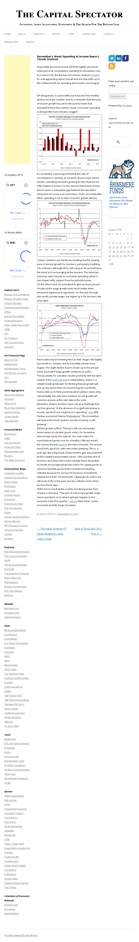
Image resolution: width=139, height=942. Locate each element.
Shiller (7, 691)
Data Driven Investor (15, 808)
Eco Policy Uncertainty (16, 643)
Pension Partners (14, 529)
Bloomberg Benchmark (16, 551)
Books (56, 34)
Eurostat (9, 652)
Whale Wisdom (12, 717)
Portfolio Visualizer (14, 765)
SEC (6, 333)
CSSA (7, 804)
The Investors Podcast (16, 573)
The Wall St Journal (14, 460)
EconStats (9, 647)
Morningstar (11, 665)
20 (121, 251)
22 (128, 251)
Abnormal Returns (14, 394)
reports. (95, 75)
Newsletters (11, 42)
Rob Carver (10, 800)
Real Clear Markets (14, 407)
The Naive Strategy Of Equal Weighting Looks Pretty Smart (51, 534)
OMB (7, 329)
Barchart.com (11, 608)
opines (73, 501)
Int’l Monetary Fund (14, 368)
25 (113, 255)
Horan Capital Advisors (17, 516)
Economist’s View (13, 503)
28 (124, 255)
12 (117, 247)
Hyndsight (9, 835)
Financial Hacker (13, 826)
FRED (7, 656)
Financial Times (12, 447)
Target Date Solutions (16, 778)
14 (124, 247)
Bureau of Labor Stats (16, 298)
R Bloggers (10, 874)
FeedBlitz (127, 105)
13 (121, 247)
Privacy (30, 42)
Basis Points (11, 482)
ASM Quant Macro (14, 795)
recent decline (60, 379)
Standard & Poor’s (14, 704)
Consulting (89, 34)
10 (110, 247)
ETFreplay (10, 747)
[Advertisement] (17, 109)
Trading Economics (14, 713)
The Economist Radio (15, 564)
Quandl (8, 682)
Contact (109, 34)
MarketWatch (11, 913)
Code (71, 34)
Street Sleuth (11, 416)
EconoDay (9, 909)
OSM (7, 839)
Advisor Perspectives (16, 477)
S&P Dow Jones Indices (16, 700)
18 (113, 251)
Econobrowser (12, 495)
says (91, 412)
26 (117, 255)
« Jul (111, 263)
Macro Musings (12, 577)
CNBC (7, 438)
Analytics (39, 34)
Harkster (9, 399)
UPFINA (8, 534)
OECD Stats (10, 669)
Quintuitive (10, 870)
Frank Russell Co (13, 686)
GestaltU (9, 830)
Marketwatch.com (14, 451)
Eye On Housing (13, 508)
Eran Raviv (10, 822)
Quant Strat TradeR (15, 865)
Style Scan (10, 774)
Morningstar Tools (14, 761)
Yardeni (8, 538)
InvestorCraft (11, 756)
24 (110, 255)
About (22, 34)
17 (110, 251)
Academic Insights (14, 473)
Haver (7, 512)
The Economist (12, 442)
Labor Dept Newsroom (16, 325)
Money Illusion (12, 521)
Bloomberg (10, 434)
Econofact (9, 499)
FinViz (7, 752)
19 (117, 251)
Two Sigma (10, 887)
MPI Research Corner (16, 525)
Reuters (8, 455)
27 (121, 255)
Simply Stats (11, 878)
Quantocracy (11, 861)
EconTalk (9, 569)
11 (113, 247)
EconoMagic (10, 638)
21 (124, 251)
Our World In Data (14, 673)
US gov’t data (11, 726)
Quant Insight (11, 856)
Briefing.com (11, 904)
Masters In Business (15, 586)
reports (63, 444)
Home (7, 34)
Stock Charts (11, 708)
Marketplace (11, 582)
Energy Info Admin (14, 316)
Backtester (10, 739)
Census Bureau (12, 303)
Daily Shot (9, 490)
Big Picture (10, 486)
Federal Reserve (13, 320)
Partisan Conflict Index (16, 678)
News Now (10, 403)
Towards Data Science (16, 883)
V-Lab (7, 782)
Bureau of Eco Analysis (17, 294)
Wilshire (8, 721)
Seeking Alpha (12, 412)
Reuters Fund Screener (17, 769)
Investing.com (11, 612)
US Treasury (11, 338)
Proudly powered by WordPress (20, 935)
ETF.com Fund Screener (17, 743)
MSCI (7, 660)
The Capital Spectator (69, 13)
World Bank (10, 381)
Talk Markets (11, 421)
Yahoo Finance (12, 617)
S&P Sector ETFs (13, 695)
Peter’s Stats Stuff (14, 843)
